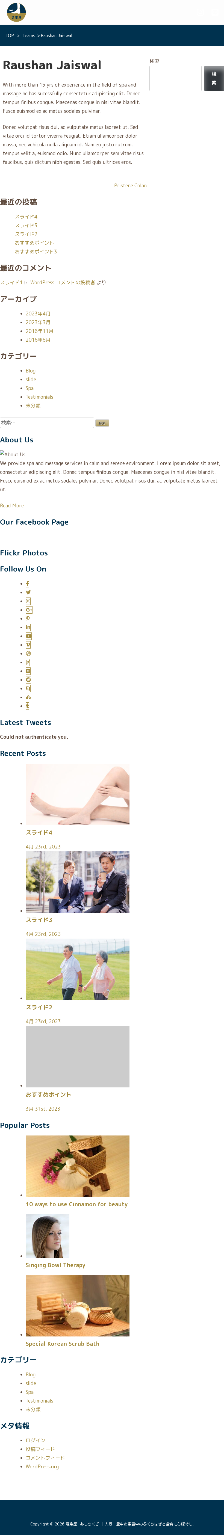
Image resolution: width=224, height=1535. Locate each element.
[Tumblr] (27, 706)
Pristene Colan (130, 185)
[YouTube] (29, 636)
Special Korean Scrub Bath (62, 1343)
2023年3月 (38, 322)
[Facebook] (27, 583)
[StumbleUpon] (28, 697)
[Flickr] (28, 671)
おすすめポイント (34, 242)
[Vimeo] (28, 645)
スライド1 (11, 282)
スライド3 (26, 225)
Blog (31, 370)
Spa (30, 388)
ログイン (35, 1440)
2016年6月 (38, 339)
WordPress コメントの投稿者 (62, 282)
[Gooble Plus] (29, 610)
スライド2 (26, 234)
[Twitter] (28, 592)
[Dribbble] (28, 653)
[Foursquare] (28, 662)
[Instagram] (28, 601)
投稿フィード (40, 1449)
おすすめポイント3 (36, 251)
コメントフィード (45, 1457)
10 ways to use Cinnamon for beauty (77, 1204)
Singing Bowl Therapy (55, 1265)
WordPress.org (42, 1466)
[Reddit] (28, 680)
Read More (12, 505)
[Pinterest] (28, 618)
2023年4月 (38, 313)
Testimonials (39, 397)
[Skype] (28, 688)
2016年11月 (40, 331)
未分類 (33, 405)
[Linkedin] (28, 627)
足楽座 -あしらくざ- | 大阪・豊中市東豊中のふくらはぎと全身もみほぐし (129, 1524)
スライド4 (26, 216)
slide (31, 379)
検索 (154, 61)
